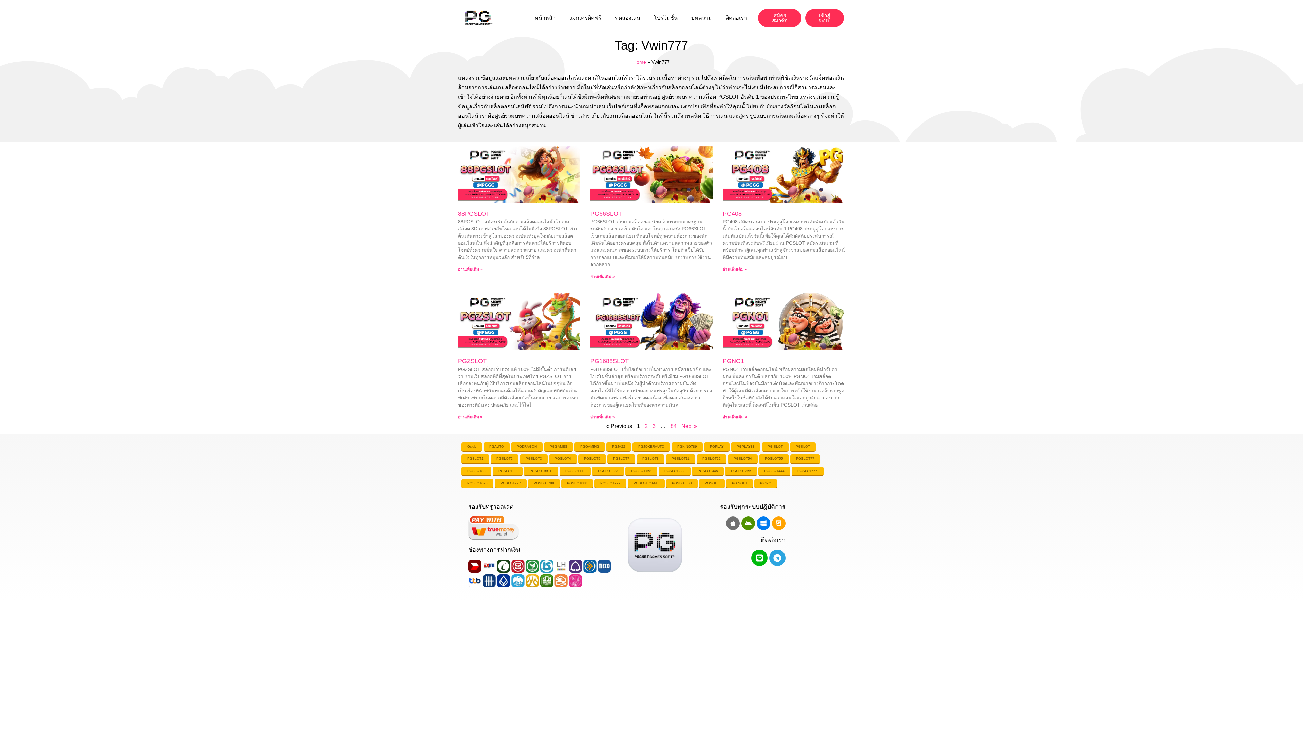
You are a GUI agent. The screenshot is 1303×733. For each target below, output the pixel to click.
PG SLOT (775, 446)
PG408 (732, 213)
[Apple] (733, 523)
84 (674, 426)
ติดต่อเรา (736, 18)
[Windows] (763, 523)
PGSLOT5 (592, 459)
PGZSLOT (472, 361)
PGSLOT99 (507, 471)
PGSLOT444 (774, 471)
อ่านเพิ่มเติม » (470, 269)
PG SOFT (739, 483)
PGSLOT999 (610, 483)
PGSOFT (712, 483)
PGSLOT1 (475, 459)
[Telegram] (777, 558)
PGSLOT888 (577, 483)
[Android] (748, 523)
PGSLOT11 (681, 459)
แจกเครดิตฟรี (585, 18)
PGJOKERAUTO (651, 446)
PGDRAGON (527, 446)
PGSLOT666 (807, 471)
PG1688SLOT (609, 361)
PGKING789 (687, 446)
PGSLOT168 (641, 471)
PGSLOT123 (608, 471)
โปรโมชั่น (666, 18)
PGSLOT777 (511, 483)
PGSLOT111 (575, 471)
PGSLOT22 (711, 459)
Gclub (471, 446)
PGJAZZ (618, 446)
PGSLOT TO (682, 483)
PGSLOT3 (534, 459)
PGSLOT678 (477, 483)
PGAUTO (496, 446)
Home (639, 62)
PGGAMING (589, 446)
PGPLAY (717, 446)
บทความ (701, 18)
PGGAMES (558, 446)
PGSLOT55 (774, 459)
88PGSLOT (474, 213)
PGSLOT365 (741, 471)
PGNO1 (733, 361)
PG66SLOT (606, 213)
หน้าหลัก (545, 18)
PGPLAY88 (746, 446)
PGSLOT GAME (646, 483)
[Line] (759, 558)
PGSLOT (803, 446)
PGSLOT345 (708, 471)
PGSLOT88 (476, 471)
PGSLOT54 (743, 459)
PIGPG (765, 483)
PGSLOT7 (621, 459)
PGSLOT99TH (541, 471)
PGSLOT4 (563, 459)
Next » (689, 426)
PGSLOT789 (544, 483)
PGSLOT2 (504, 459)
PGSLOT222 (674, 471)
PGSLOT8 (650, 459)
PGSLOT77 (805, 459)
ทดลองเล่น (627, 18)
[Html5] (779, 523)
